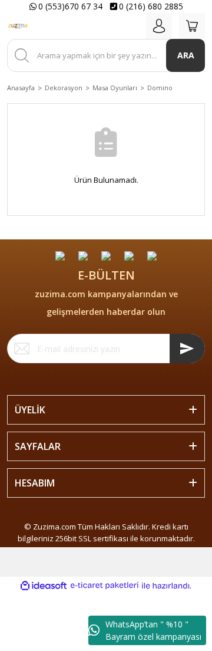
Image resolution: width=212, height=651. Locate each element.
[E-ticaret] (104, 585)
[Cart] (192, 26)
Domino (160, 87)
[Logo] (17, 26)
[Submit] (187, 348)
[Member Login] (159, 26)
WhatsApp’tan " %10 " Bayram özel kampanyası (153, 630)
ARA (185, 55)
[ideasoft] (43, 585)
